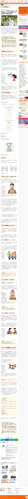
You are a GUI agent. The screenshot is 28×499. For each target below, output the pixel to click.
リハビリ (20, 76)
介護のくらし (20, 70)
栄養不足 (24, 77)
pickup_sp (10, 457)
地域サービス (20, 75)
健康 (23, 71)
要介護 (26, 77)
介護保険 (24, 70)
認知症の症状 (20, 77)
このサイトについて (17, 492)
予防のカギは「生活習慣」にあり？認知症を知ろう (8, 37)
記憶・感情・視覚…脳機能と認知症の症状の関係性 (8, 45)
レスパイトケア (22, 82)
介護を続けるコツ (21, 65)
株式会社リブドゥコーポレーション (11, 497)
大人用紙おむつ (20, 71)
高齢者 (4, 457)
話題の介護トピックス (10, 491)
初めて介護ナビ (9, 489)
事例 (19, 82)
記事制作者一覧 (17, 493)
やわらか (24, 86)
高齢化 (22, 81)
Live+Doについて (17, 490)
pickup (2, 457)
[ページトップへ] (26, 498)
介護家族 (20, 81)
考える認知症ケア (4, 3)
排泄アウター (20, 86)
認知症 (7, 457)
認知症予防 (13, 457)
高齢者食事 (20, 87)
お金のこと (23, 76)
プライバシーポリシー (17, 491)
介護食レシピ (25, 81)
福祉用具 (24, 75)
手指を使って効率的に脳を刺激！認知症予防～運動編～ (9, 40)
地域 (25, 82)
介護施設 (20, 66)
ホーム (1, 3)
